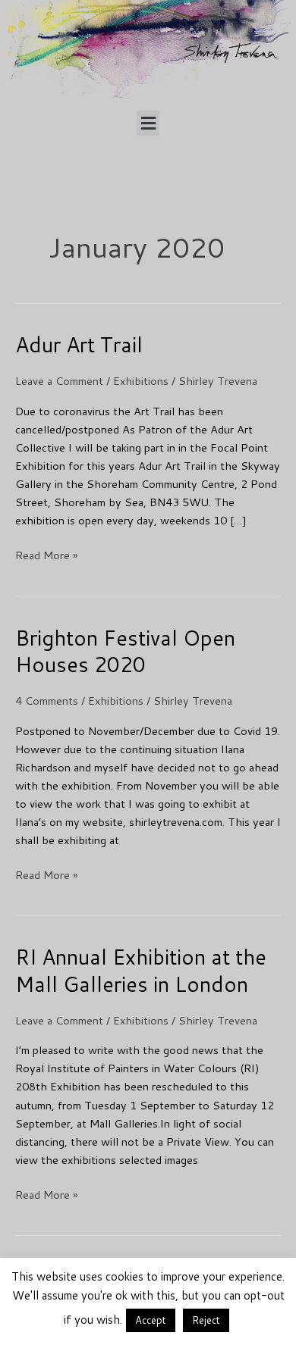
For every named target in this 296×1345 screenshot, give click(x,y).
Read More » (46, 554)
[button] (148, 123)
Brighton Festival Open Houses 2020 (125, 651)
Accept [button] (150, 1320)
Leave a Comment (59, 381)
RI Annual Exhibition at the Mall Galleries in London (140, 970)
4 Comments (46, 700)
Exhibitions (140, 381)
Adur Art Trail (79, 344)
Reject (206, 1320)
